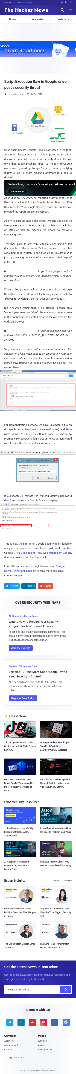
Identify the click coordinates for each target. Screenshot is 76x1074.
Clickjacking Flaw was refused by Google (46, 552)
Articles (68, 880)
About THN (9, 1040)
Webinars (63, 19)
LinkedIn (31, 570)
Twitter (16, 570)
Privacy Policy (45, 1049)
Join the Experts (20, 648)
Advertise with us (12, 1045)
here (7, 500)
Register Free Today (23, 698)
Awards (42, 1045)
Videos (56, 880)
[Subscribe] (65, 989)
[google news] (66, 1022)
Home (12, 19)
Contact (8, 1049)
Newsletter (37, 19)
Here (28, 429)
